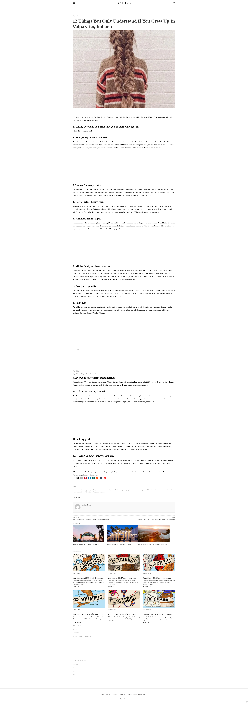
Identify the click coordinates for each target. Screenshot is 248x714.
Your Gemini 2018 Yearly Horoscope (157, 614)
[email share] (81, 478)
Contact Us (76, 632)
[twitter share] (78, 478)
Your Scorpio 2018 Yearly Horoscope (122, 614)
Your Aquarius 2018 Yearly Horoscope (88, 614)
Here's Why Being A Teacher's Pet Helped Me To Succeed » (156, 519)
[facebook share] (74, 478)
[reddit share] (97, 478)
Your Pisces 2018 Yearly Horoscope (157, 578)
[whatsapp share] (93, 478)
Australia (75, 664)
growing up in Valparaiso (145, 490)
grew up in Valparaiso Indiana (111, 490)
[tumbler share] (101, 478)
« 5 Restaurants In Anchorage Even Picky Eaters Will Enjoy (91, 519)
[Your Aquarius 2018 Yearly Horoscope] (89, 599)
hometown (158, 490)
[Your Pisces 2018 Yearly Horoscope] (159, 562)
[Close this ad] (246, 703)
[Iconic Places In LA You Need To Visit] (122, 533)
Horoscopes (77, 573)
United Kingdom (77, 675)
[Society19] (124, 3)
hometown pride (78, 492)
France (74, 671)
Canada (75, 668)
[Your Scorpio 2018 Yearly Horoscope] (124, 599)
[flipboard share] (105, 478)
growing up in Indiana (129, 490)
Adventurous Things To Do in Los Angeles (86, 544)
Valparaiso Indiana (99, 492)
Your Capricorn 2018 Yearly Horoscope (88, 578)
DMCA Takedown (78, 625)
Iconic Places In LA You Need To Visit (119, 544)
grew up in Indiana (78, 490)
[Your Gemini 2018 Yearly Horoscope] (159, 599)
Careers (75, 629)
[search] (174, 3)
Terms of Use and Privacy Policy (82, 636)
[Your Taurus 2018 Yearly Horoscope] (124, 562)
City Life (75, 16)
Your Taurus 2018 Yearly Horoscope (122, 578)
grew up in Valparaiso (92, 490)
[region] (124, 166)
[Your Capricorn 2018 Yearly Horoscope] (89, 562)
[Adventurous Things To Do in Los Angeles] (88, 533)
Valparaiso (88, 492)
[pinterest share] (85, 478)
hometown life (168, 490)
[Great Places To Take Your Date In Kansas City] (154, 533)
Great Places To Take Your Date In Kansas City (152, 544)
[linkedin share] (89, 478)
